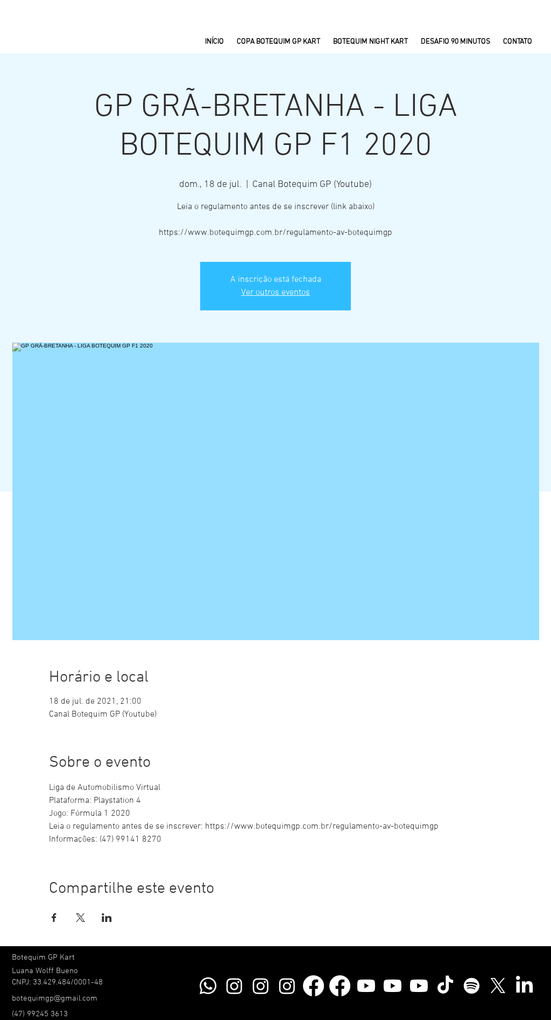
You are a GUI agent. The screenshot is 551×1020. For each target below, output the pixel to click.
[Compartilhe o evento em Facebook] (54, 917)
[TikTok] (445, 985)
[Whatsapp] (207, 985)
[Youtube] (366, 985)
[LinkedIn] (524, 985)
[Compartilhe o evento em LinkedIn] (107, 917)
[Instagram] (234, 985)
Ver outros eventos (275, 292)
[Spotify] (471, 985)
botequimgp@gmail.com (54, 998)
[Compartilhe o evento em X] (80, 917)
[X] (498, 985)
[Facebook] (313, 985)
